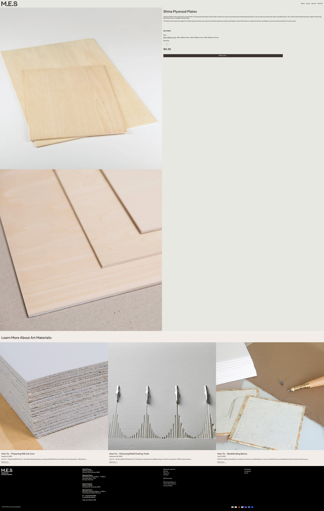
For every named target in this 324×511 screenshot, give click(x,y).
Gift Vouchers (167, 478)
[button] (314, 3)
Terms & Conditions (169, 484)
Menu (303, 3)
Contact (165, 475)
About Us (166, 473)
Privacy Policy (168, 485)
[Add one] (169, 44)
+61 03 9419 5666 (90, 496)
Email (246, 473)
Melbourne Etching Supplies (13, 506)
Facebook (247, 469)
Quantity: (166, 40)
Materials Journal (169, 469)
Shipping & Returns (169, 482)
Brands (165, 471)
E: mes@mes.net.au (88, 497)
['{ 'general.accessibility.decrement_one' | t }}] (164, 44)
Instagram (247, 471)
